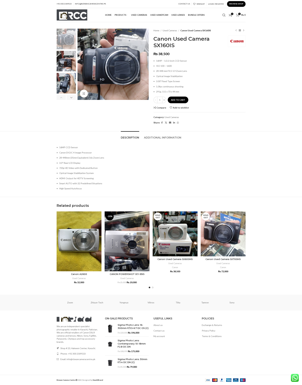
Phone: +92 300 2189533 (73, 353)
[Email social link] (170, 123)
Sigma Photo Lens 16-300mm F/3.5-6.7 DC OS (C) (133, 327)
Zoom (70, 302)
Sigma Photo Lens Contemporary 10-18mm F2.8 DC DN (132, 343)
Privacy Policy (208, 330)
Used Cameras (170, 30)
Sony (232, 302)
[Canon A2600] (79, 241)
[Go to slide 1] (149, 287)
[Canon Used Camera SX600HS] (175, 233)
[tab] (130, 136)
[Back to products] (240, 30)
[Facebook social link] (162, 123)
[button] (61, 97)
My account (159, 336)
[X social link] (166, 123)
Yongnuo (124, 302)
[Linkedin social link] (174, 123)
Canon (175, 267)
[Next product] (244, 30)
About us (158, 325)
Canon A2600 (79, 274)
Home (156, 30)
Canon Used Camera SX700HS (223, 259)
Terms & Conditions (212, 336)
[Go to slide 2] (152, 287)
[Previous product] (236, 30)
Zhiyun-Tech (97, 302)
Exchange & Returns (212, 325)
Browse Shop (236, 4)
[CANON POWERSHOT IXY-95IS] (127, 241)
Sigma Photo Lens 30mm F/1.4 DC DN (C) (132, 361)
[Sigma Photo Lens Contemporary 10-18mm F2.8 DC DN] (110, 346)
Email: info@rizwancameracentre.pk (77, 359)
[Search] (224, 15)
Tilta (178, 302)
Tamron (205, 302)
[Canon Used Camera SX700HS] (223, 233)
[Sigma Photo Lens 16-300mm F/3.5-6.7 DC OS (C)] (110, 329)
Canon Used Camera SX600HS (175, 259)
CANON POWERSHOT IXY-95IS (127, 274)
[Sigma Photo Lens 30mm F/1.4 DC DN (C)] (110, 363)
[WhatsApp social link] (178, 123)
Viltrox (151, 302)
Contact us (159, 330)
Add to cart (178, 100)
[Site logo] (72, 14)
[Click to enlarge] (84, 94)
